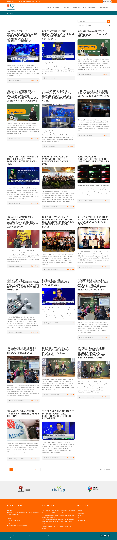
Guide (84, 7)
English (107, 1)
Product (66, 7)
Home (49, 7)
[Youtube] (104, 535)
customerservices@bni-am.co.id (32, 1)
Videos (80, 518)
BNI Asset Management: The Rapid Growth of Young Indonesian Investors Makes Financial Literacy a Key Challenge (58, 522)
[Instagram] (108, 535)
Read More (34, 80)
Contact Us (104, 7)
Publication (92, 7)
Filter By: (81, 25)
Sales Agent (77, 7)
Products (81, 515)
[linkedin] (101, 535)
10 (38, 469)
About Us (56, 7)
